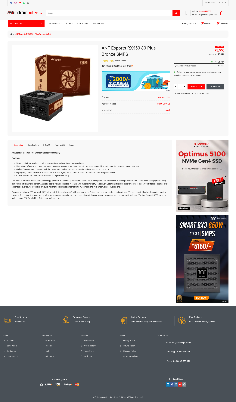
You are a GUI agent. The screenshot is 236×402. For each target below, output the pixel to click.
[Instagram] (15, 3)
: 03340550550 (204, 11)
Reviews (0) (60, 145)
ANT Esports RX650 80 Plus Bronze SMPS (33, 34)
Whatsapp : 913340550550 (178, 351)
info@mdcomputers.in (207, 14)
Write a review (120, 61)
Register (192, 24)
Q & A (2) (47, 145)
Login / (185, 24)
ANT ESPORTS (164, 97)
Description (18, 145)
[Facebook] (11, 3)
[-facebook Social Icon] (172, 384)
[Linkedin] (28, 3)
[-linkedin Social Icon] (168, 384)
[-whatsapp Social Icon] (184, 384)
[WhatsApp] (24, 3)
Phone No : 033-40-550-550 (178, 361)
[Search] (176, 13)
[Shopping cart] (224, 13)
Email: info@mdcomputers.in (178, 342)
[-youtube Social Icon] (180, 384)
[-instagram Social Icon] (176, 384)
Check (220, 66)
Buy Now (215, 86)
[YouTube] (20, 3)
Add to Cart (196, 86)
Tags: (71, 145)
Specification (33, 145)
